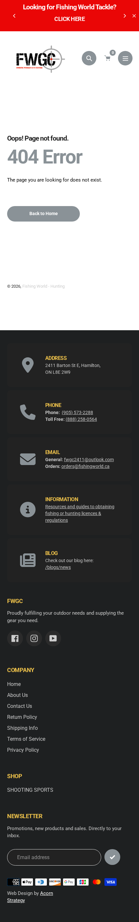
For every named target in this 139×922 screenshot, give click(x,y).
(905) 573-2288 (77, 412)
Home (14, 684)
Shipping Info (22, 728)
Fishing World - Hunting (43, 286)
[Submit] (112, 857)
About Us (17, 695)
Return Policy (22, 717)
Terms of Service (26, 739)
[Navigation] (125, 58)
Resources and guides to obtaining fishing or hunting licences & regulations (79, 513)
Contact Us (19, 706)
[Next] (124, 16)
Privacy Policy (23, 750)
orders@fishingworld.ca (85, 466)
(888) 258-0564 (81, 419)
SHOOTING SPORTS (30, 790)
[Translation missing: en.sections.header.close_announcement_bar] (134, 16)
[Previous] (14, 16)
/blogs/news (58, 567)
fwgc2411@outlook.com (89, 459)
